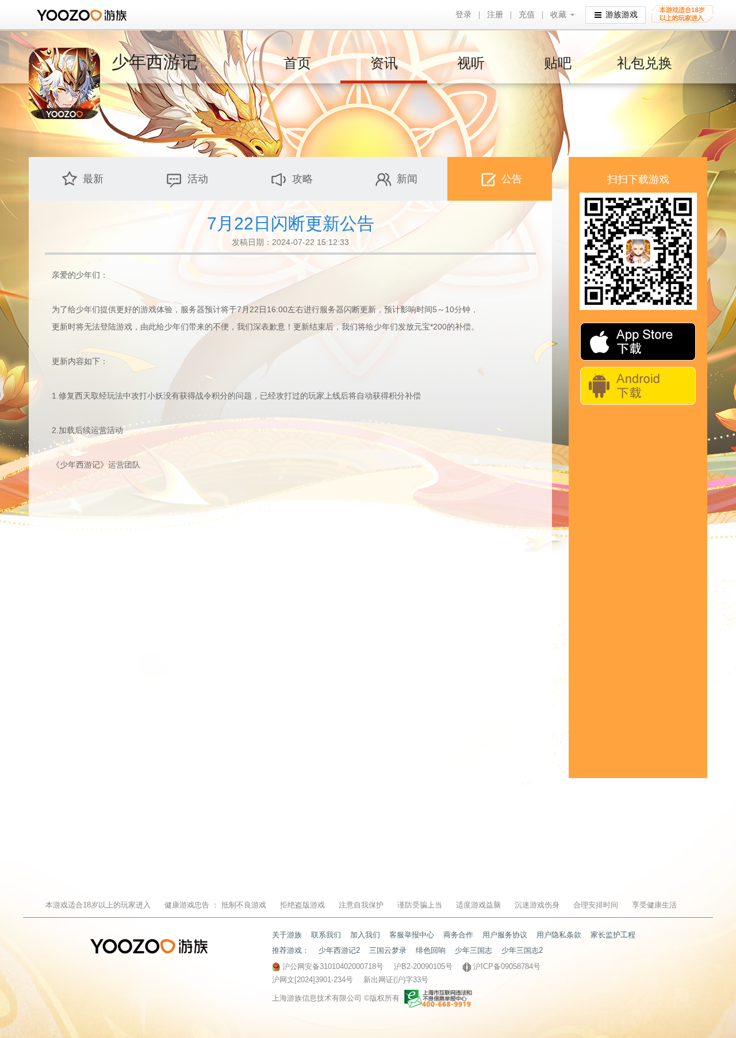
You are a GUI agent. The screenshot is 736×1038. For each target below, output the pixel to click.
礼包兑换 (644, 63)
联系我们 (326, 934)
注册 (495, 14)
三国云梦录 (388, 950)
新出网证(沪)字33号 (395, 979)
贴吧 (558, 63)
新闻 (407, 179)
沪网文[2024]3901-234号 (312, 979)
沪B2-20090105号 (423, 966)
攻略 (302, 179)
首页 (297, 63)
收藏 (558, 14)
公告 (511, 179)
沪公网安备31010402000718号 (333, 966)
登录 (463, 14)
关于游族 (287, 934)
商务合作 (458, 934)
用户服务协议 (504, 934)
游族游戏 (621, 14)
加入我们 (365, 934)
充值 (527, 14)
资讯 (384, 63)
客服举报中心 (411, 934)
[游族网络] (83, 15)
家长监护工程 (613, 934)
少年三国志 (473, 950)
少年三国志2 (522, 950)
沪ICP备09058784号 (506, 966)
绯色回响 (431, 950)
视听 (471, 63)
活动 (197, 179)
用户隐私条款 (558, 934)
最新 (93, 179)
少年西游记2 (339, 950)
